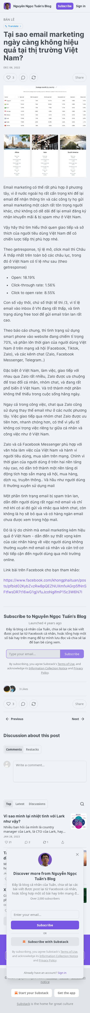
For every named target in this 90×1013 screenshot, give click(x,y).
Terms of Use (69, 952)
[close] (77, 854)
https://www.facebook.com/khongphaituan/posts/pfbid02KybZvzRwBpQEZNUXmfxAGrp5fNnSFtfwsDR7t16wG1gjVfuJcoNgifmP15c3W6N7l (45, 586)
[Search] (82, 804)
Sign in (81, 6)
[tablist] (22, 749)
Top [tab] (8, 804)
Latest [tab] (20, 804)
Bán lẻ (8, 19)
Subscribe (65, 6)
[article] (45, 829)
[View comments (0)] (23, 77)
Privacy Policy (47, 960)
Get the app (66, 993)
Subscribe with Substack (48, 941)
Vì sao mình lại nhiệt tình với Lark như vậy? (34, 819)
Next (75, 719)
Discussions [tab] (37, 804)
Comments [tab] (14, 749)
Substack (23, 1004)
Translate (13, 26)
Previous (17, 719)
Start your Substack (33, 993)
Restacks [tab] (32, 749)
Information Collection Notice (59, 956)
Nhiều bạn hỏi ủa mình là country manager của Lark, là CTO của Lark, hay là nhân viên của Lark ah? (33, 829)
